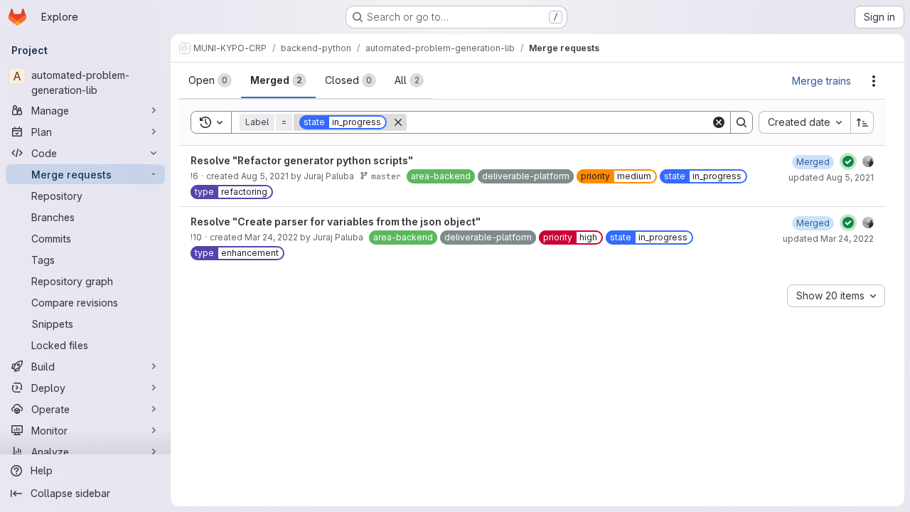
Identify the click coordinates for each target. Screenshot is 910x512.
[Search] (741, 122)
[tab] (210, 80)
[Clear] (718, 122)
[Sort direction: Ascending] (862, 122)
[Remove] (398, 122)
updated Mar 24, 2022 (828, 238)
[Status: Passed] (848, 161)
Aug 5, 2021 (265, 176)
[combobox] (804, 122)
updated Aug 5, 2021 (831, 177)
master (386, 176)
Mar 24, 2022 (271, 237)
